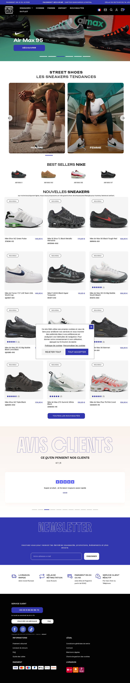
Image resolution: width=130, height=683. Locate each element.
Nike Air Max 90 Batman (100, 348)
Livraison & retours (20, 648)
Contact (69, 648)
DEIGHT (44, 634)
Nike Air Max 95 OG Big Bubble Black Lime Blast (17, 349)
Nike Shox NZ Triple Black (15, 402)
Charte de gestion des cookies (78, 657)
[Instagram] (23, 629)
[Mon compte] (116, 10)
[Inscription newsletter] (105, 9)
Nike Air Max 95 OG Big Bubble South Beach (102, 294)
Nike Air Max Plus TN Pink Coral (103, 402)
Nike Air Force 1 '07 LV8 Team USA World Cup (19, 294)
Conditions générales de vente (78, 644)
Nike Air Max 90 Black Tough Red (103, 239)
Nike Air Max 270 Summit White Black (60, 403)
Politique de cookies (53, 345)
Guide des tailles (19, 657)
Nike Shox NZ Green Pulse (16, 239)
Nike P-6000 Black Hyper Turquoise (57, 294)
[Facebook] (14, 629)
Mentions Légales (73, 652)
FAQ (14, 652)
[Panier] (122, 10)
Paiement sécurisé (20, 644)
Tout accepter (77, 352)
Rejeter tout (53, 352)
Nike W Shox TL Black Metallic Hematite (59, 240)
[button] (111, 9)
